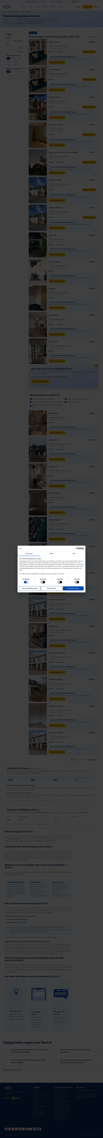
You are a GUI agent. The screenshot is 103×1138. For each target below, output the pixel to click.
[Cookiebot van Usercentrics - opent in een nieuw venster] (77, 548)
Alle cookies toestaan (73, 588)
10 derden (34, 573)
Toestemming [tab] (28, 553)
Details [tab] (51, 553)
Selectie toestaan (51, 588)
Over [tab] (74, 553)
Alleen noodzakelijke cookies (29, 588)
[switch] (43, 582)
